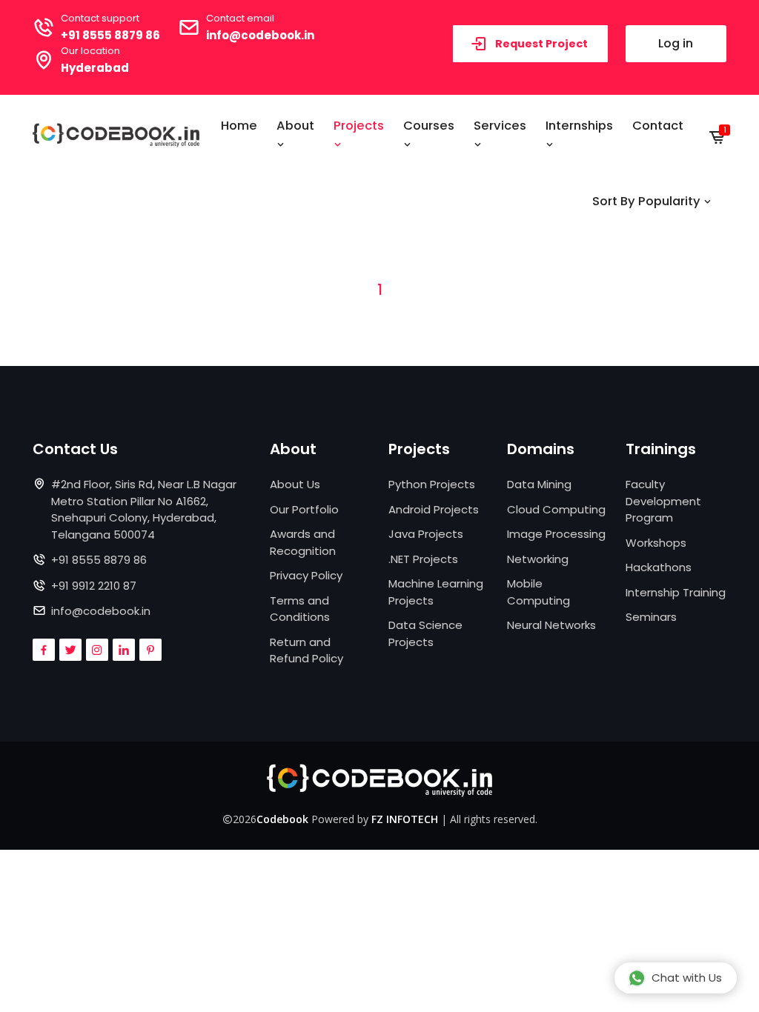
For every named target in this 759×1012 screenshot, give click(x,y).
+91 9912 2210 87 (93, 585)
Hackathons (659, 567)
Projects (359, 125)
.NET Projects (423, 559)
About (295, 125)
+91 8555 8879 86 (110, 35)
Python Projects (431, 484)
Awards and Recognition (303, 542)
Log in (675, 43)
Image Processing (556, 534)
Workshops (656, 542)
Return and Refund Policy (306, 650)
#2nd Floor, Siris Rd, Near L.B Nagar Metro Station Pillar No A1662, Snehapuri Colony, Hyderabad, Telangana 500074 (143, 509)
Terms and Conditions (300, 609)
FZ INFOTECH (404, 819)
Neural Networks (551, 625)
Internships (579, 125)
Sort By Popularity (647, 201)
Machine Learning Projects (435, 592)
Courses (428, 125)
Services (500, 125)
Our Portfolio (304, 509)
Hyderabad (95, 68)
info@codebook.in (260, 35)
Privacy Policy (306, 575)
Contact (657, 125)
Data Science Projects (425, 633)
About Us (295, 484)
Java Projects (425, 534)
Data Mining (539, 484)
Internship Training (676, 592)
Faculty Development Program (663, 500)
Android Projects (433, 509)
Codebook (282, 819)
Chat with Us (687, 977)
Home (239, 125)
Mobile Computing (538, 592)
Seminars (651, 617)
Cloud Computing (556, 509)
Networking (538, 559)
